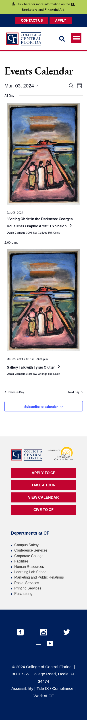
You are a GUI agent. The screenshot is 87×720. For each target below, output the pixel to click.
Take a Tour (43, 485)
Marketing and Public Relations (39, 577)
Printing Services (27, 588)
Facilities (21, 561)
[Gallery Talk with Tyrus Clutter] (43, 301)
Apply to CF (43, 473)
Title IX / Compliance (55, 688)
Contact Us (32, 20)
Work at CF (43, 696)
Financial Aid (54, 9)
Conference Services (31, 550)
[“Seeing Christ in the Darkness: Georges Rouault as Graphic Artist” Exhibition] (43, 155)
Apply (60, 20)
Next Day (73, 392)
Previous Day (16, 392)
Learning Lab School (30, 572)
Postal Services (26, 583)
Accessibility (22, 688)
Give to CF (43, 510)
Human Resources (29, 567)
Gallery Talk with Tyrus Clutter (31, 367)
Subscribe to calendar (41, 406)
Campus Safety (26, 545)
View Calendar (43, 497)
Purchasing (23, 594)
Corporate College (29, 556)
